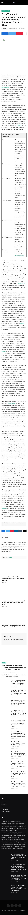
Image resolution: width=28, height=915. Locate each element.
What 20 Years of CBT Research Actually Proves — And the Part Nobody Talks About (13, 602)
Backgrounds (11, 403)
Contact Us (4, 804)
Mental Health (5, 10)
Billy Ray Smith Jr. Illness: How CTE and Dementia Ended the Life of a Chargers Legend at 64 (14, 668)
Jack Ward (5, 28)
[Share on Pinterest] (19, 33)
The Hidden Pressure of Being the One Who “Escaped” (12, 524)
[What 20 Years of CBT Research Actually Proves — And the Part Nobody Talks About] (14, 592)
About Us (3, 802)
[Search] (26, 2)
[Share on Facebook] (5, 33)
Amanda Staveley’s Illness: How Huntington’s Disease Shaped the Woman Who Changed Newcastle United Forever (18, 723)
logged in (12, 639)
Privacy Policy (4, 809)
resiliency (4, 508)
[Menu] (2, 2)
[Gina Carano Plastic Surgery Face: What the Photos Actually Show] (14, 616)
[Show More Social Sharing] (25, 33)
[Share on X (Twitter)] (12, 33)
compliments (5, 87)
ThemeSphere (22, 910)
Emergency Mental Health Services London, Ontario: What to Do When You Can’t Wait (12, 578)
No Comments (22, 28)
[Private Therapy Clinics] (14, 2)
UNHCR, (22, 323)
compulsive (21, 283)
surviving (19, 125)
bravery (3, 351)
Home (2, 6)
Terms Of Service (5, 811)
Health (4, 662)
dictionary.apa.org (19, 255)
